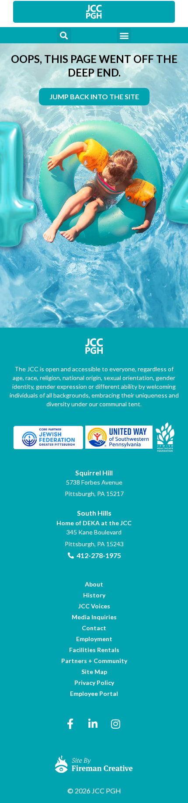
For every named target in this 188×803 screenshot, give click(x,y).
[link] (94, 12)
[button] (64, 35)
